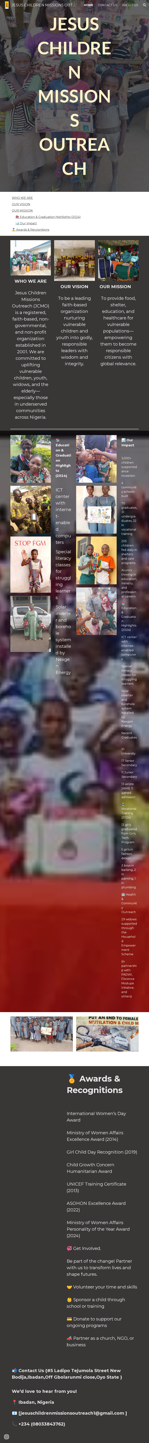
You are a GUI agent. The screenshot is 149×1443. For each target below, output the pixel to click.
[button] (144, 5)
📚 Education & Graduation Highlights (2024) (48, 217)
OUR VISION (21, 204)
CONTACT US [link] (107, 5)
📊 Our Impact (26, 223)
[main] (74, 96)
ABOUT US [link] (130, 5)
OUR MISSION (22, 210)
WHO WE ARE (22, 198)
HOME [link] (88, 5)
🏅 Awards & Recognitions (30, 229)
